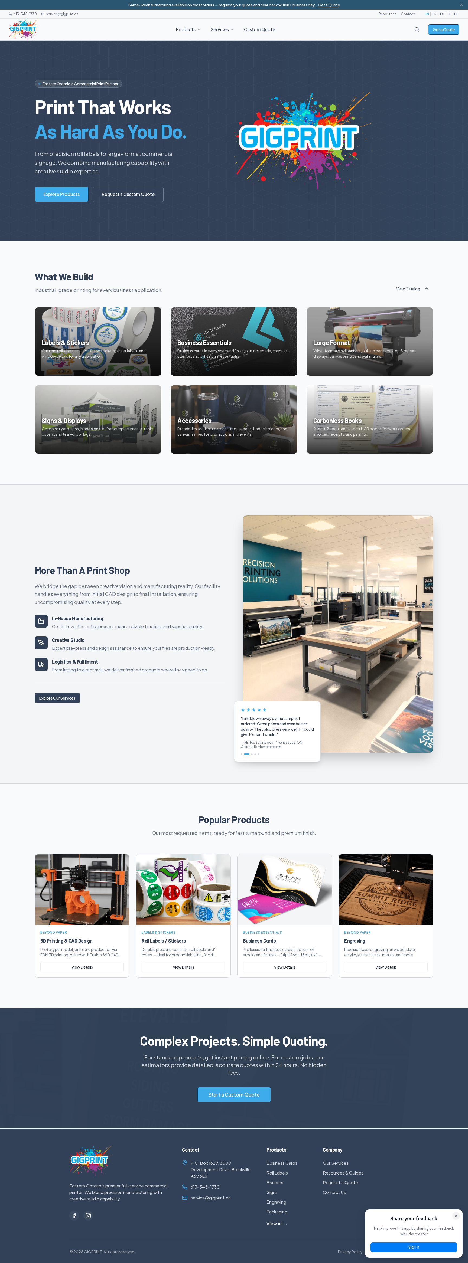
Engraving (276, 1202)
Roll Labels (277, 1173)
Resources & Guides (343, 1173)
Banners (274, 1182)
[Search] (417, 29)
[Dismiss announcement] (461, 5)
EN (427, 14)
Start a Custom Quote (234, 1094)
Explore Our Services (57, 698)
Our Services (336, 1163)
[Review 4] (255, 754)
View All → (277, 1223)
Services (220, 29)
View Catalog (408, 288)
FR (435, 14)
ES (442, 14)
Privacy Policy (350, 1251)
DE (456, 14)
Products (186, 29)
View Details (82, 967)
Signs (272, 1192)
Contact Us (334, 1192)
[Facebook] (74, 1216)
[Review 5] (258, 754)
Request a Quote (340, 1182)
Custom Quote (259, 29)
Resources (387, 14)
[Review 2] (245, 754)
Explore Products (62, 194)
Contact (408, 14)
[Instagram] (88, 1216)
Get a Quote (329, 4)
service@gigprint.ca (62, 14)
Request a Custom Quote (128, 194)
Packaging (276, 1212)
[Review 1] (241, 754)
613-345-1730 (25, 14)
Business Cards (281, 1163)
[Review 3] (250, 754)
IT (449, 14)
